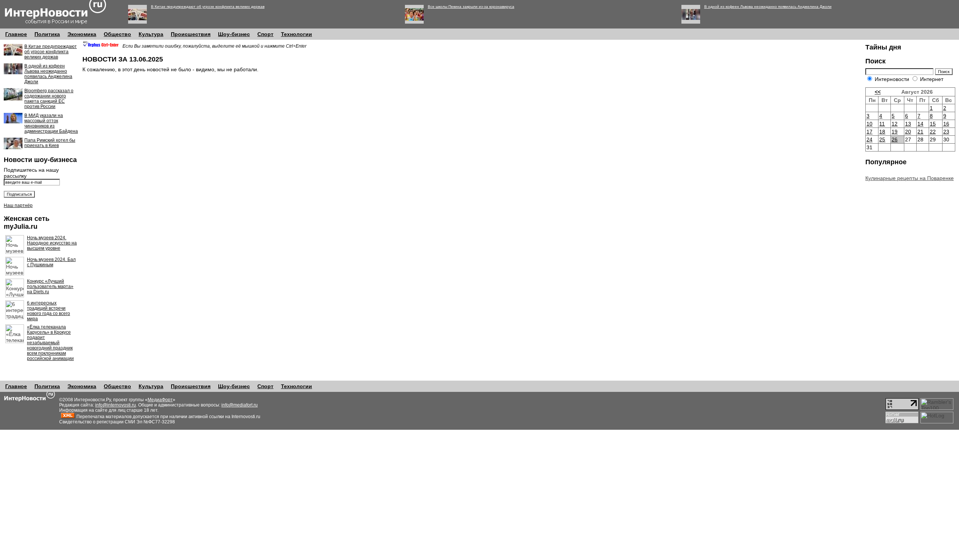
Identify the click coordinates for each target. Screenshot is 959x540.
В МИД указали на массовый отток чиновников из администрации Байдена (51, 123)
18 (882, 132)
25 (882, 139)
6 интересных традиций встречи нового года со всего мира (48, 310)
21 (920, 132)
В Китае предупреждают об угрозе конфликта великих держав (207, 6)
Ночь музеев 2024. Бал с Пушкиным (51, 262)
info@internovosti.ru (115, 405)
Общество (117, 34)
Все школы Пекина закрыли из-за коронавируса (471, 6)
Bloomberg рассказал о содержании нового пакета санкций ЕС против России (48, 98)
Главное (16, 34)
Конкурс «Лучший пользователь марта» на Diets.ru (50, 286)
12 (895, 124)
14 (920, 124)
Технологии (296, 34)
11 (882, 124)
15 (933, 124)
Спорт (265, 34)
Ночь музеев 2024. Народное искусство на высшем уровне (52, 243)
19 (895, 132)
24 (869, 139)
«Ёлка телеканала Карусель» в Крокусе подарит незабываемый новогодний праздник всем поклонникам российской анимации (50, 342)
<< (878, 92)
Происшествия (191, 34)
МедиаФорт (160, 399)
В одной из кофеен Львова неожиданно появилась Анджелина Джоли (768, 6)
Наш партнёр (18, 205)
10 (869, 124)
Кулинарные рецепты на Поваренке (909, 178)
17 (869, 132)
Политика (47, 34)
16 (946, 124)
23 (946, 132)
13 (908, 124)
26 (895, 139)
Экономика (81, 34)
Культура (151, 34)
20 (908, 132)
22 (933, 132)
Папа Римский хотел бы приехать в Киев (49, 143)
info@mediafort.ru (239, 405)
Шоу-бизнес (234, 34)
